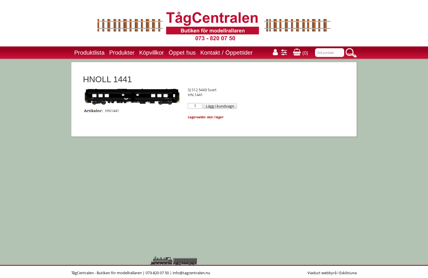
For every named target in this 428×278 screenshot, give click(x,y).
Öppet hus (182, 52)
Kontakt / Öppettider (226, 52)
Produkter (122, 52)
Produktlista (89, 52)
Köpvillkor (151, 52)
